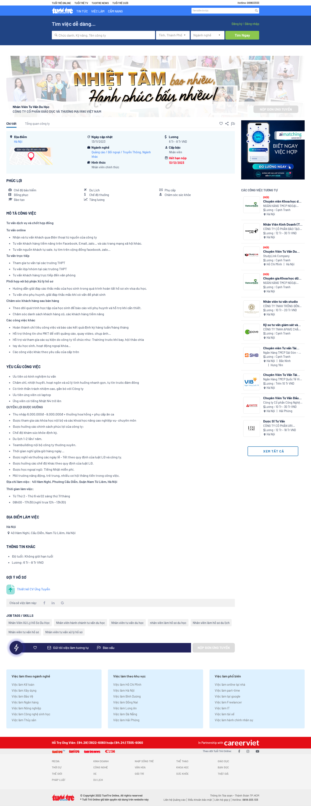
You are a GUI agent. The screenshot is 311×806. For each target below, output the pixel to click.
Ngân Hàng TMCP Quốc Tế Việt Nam (282, 379)
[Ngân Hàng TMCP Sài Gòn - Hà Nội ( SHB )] (252, 355)
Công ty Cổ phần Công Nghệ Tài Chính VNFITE (281, 403)
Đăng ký (236, 24)
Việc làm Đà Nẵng (125, 714)
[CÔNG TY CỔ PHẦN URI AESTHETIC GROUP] (252, 428)
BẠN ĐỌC (223, 767)
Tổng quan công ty (37, 123)
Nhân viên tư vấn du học (127, 623)
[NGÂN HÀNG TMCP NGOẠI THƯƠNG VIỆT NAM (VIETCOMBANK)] (252, 205)
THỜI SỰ (56, 767)
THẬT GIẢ (223, 773)
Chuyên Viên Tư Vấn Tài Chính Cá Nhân (280, 375)
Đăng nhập (252, 24)
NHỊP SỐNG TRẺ (144, 761)
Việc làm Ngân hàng (25, 702)
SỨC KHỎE (182, 773)
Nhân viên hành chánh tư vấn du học (80, 623)
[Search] (256, 10)
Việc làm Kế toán (23, 684)
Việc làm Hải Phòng (126, 720)
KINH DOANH (101, 761)
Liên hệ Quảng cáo (175, 799)
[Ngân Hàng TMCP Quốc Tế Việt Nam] (252, 382)
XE (95, 773)
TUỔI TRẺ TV (81, 2)
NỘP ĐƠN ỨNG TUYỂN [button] (276, 109)
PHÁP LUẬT (58, 779)
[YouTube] (257, 751)
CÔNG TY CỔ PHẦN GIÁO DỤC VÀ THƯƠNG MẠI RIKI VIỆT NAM (57, 111)
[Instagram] (247, 751)
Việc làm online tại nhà (230, 684)
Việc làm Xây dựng (24, 690)
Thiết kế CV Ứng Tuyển (33, 589)
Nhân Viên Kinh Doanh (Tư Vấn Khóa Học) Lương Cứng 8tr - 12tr (282, 224)
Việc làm (98, 11)
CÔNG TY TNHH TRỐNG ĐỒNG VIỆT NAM (282, 306)
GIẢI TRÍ (139, 773)
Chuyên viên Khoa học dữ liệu (281, 201)
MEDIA (55, 761)
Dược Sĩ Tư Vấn (274, 421)
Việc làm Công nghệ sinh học (31, 714)
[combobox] (103, 35)
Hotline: (245, 799)
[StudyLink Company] (252, 255)
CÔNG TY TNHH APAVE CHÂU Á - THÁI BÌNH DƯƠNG (281, 330)
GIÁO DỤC (223, 761)
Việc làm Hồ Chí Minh (127, 684)
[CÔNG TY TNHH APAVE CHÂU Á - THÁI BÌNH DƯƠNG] (252, 332)
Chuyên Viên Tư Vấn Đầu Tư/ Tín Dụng (281, 398)
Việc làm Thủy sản (24, 720)
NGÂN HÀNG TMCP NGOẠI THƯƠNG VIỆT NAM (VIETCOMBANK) (279, 206)
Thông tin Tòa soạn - (222, 795)
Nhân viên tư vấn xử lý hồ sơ (64, 632)
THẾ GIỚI (57, 773)
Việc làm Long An (125, 708)
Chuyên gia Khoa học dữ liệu (281, 278)
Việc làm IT (222, 708)
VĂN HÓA (140, 767)
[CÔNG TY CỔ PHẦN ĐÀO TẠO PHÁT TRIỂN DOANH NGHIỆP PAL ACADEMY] (252, 231)
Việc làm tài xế (224, 714)
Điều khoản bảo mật (200, 799)
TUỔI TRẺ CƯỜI (120, 2)
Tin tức (82, 11)
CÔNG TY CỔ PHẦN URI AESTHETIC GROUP (278, 426)
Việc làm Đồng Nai (125, 702)
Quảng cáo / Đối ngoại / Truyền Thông (116, 152)
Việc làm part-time (227, 690)
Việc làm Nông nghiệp (26, 708)
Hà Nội (18, 141)
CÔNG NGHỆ (100, 767)
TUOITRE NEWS (100, 2)
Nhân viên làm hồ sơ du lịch (211, 623)
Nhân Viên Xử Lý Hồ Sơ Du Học (29, 623)
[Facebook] (239, 751)
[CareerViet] (241, 742)
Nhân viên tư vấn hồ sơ (23, 632)
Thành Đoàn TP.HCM (247, 795)
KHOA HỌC (182, 767)
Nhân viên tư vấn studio (280, 301)
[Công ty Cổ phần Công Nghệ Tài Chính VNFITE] (252, 405)
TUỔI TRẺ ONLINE (61, 2)
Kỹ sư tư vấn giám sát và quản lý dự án (280, 325)
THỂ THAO (182, 761)
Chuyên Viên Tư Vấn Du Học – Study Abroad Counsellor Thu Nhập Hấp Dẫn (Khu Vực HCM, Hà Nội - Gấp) (282, 251)
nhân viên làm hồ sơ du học (168, 623)
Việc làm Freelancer (228, 702)
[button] (221, 123)
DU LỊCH (98, 779)
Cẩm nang (115, 11)
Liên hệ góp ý (222, 799)
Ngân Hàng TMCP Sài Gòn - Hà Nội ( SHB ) (282, 353)
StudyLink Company (276, 256)
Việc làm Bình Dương (127, 696)
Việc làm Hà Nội (124, 690)
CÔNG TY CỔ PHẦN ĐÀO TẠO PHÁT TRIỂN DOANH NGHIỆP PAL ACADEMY (281, 229)
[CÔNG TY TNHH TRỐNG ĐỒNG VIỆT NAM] (252, 309)
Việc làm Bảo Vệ (22, 696)
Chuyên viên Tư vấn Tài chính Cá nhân (279, 348)
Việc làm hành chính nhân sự (234, 720)
